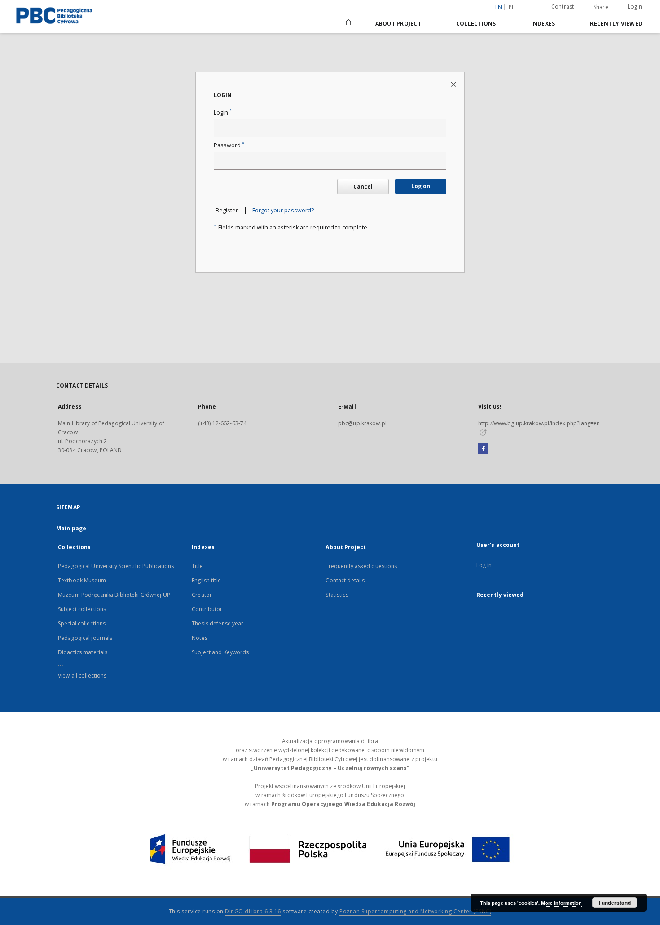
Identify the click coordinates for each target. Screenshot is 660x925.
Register (227, 210)
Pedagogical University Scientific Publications (116, 566)
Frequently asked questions (361, 566)
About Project (398, 23)
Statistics (337, 595)
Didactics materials (82, 652)
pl (512, 7)
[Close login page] (454, 83)
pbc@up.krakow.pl (362, 423)
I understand (615, 903)
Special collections (82, 623)
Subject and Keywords (220, 652)
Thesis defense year (217, 623)
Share (601, 7)
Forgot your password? (283, 210)
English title (206, 580)
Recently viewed (616, 23)
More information (561, 902)
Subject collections (82, 609)
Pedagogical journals (85, 638)
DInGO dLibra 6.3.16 (253, 911)
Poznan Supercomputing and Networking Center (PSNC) (415, 911)
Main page (71, 528)
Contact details (345, 580)
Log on (420, 186)
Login (635, 6)
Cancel (363, 186)
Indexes (543, 23)
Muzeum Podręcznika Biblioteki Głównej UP (114, 595)
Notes (199, 638)
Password (229, 145)
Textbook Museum (82, 580)
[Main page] (348, 23)
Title (197, 566)
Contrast (562, 6)
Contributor (207, 609)
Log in (484, 565)
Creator (202, 595)
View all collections (82, 675)
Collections (476, 23)
